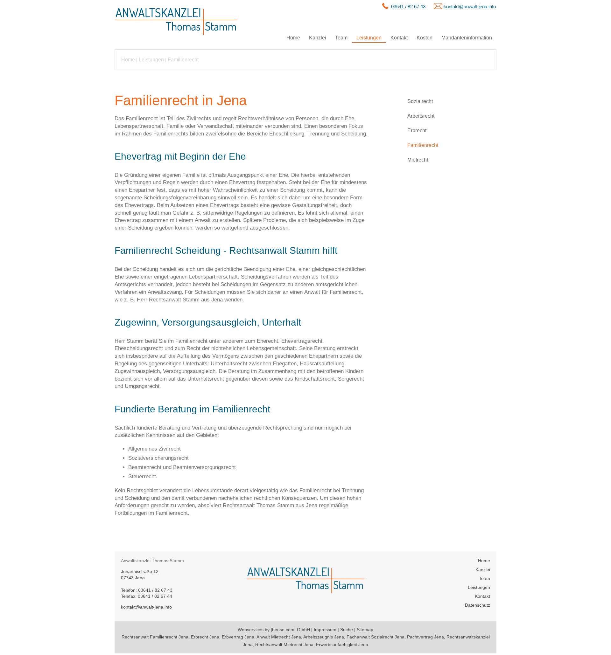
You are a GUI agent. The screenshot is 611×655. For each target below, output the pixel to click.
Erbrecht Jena (205, 636)
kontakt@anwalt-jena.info (470, 6)
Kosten (424, 37)
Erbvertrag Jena (238, 636)
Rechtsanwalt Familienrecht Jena (155, 636)
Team (341, 37)
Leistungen (369, 37)
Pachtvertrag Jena (425, 636)
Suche (346, 629)
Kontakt (399, 37)
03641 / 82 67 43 (408, 6)
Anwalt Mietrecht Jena (278, 636)
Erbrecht (416, 130)
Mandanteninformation (466, 37)
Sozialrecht (420, 101)
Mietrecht (417, 159)
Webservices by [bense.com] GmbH (274, 629)
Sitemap (365, 629)
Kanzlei (317, 37)
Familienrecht (183, 59)
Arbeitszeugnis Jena (323, 636)
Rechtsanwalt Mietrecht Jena (284, 644)
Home (293, 37)
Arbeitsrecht (420, 116)
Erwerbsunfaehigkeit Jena (342, 644)
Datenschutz (477, 605)
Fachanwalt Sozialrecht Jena (375, 636)
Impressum (325, 629)
